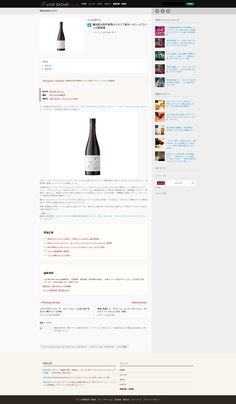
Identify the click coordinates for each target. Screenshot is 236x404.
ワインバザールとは (105, 399)
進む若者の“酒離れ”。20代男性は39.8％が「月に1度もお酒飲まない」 (180, 128)
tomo (109, 32)
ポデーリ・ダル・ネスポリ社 (101, 347)
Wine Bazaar (48, 80)
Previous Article (50, 302)
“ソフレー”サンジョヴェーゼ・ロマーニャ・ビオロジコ (64, 347)
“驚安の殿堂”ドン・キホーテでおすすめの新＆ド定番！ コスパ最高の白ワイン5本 (181, 82)
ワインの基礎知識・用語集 (58, 251)
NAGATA (56, 315)
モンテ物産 (122, 347)
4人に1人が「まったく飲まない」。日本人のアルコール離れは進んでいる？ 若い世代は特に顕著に (180, 103)
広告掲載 (118, 399)
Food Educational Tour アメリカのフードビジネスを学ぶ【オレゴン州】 (81, 377)
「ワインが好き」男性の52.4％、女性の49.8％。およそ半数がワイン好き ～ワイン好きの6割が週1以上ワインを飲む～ (181, 144)
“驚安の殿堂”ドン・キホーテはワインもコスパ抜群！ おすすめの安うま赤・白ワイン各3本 (181, 69)
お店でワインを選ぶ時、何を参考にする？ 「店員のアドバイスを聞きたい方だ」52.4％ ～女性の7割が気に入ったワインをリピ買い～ (180, 157)
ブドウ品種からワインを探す (58, 255)
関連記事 (48, 65)
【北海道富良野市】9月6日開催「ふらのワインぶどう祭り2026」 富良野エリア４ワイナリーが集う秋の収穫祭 (180, 31)
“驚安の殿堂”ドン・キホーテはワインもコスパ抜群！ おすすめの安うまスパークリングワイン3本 (181, 43)
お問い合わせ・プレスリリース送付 (63, 98)
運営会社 (46, 286)
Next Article (140, 302)
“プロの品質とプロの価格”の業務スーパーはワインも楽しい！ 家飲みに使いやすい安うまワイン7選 (181, 56)
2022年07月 (95, 20)
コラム (99, 4)
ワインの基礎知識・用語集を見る (56, 290)
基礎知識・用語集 (119, 4)
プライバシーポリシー (152, 399)
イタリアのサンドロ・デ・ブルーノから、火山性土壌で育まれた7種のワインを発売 (64, 310)
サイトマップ (137, 399)
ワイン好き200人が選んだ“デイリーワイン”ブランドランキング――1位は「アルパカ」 (180, 116)
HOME (84, 4)
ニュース (91, 4)
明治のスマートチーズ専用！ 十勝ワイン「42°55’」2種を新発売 (73, 239)
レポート (107, 4)
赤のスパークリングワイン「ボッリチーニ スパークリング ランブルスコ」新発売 (79, 243)
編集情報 (48, 69)
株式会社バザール (56, 91)
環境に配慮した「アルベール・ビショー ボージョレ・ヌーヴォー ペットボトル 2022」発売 (122, 310)
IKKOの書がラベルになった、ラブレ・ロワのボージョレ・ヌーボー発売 (76, 247)
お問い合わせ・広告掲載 (61, 286)
